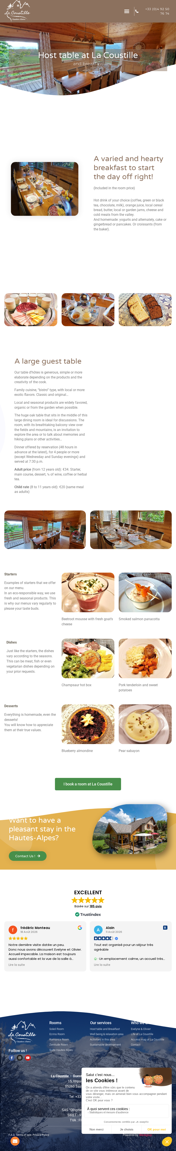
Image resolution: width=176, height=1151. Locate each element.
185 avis (96, 906)
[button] (127, 11)
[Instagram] (20, 1058)
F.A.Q (12, 1134)
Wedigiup (145, 1135)
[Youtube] (28, 1058)
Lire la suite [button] (17, 965)
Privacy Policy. (41, 1134)
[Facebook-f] (12, 1058)
